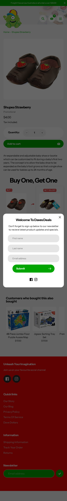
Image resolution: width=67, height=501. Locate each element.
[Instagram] (35, 279)
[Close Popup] (60, 217)
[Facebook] (31, 279)
